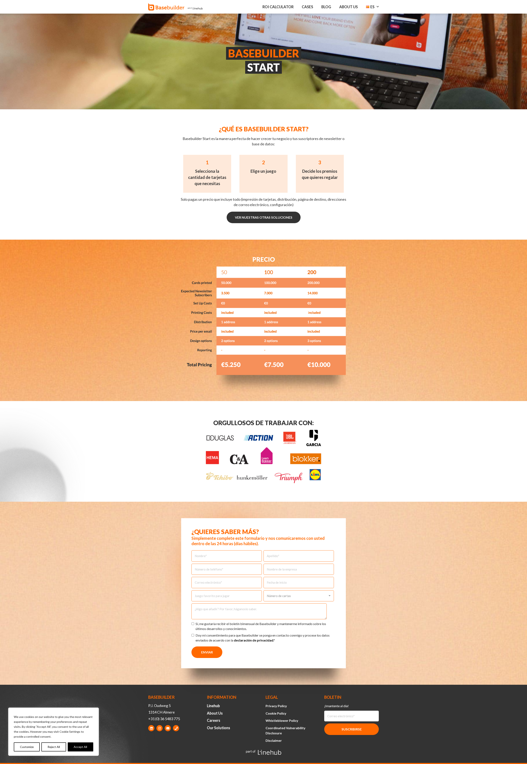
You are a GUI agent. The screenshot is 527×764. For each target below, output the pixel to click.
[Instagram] (159, 728)
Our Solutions (218, 728)
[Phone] (176, 728)
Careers (213, 720)
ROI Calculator (278, 7)
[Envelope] (168, 728)
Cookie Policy (276, 713)
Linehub (213, 705)
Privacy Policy (276, 706)
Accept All (80, 747)
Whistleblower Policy (282, 720)
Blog (326, 7)
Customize (27, 747)
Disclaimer (274, 740)
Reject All (54, 747)
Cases (307, 7)
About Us (348, 7)
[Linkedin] (151, 728)
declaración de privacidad (253, 640)
